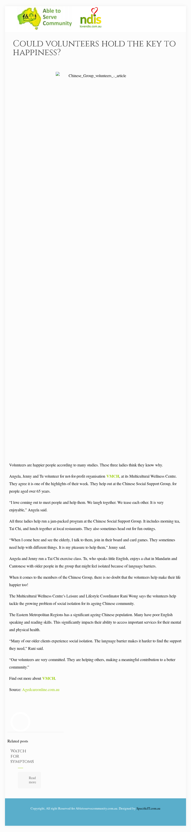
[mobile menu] (172, 19)
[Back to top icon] (167, 822)
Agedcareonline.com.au (40, 689)
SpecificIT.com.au (148, 808)
